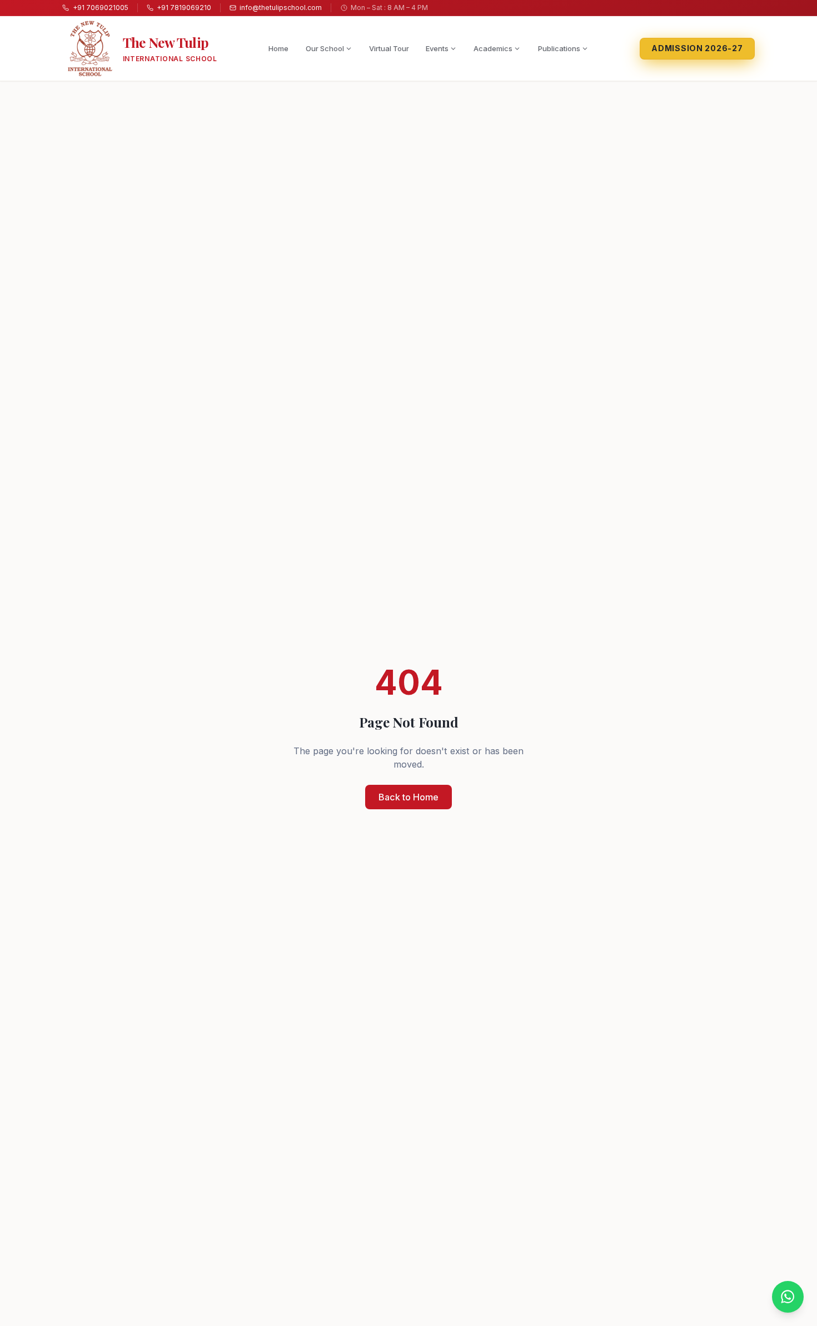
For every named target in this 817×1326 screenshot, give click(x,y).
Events (437, 48)
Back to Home (408, 797)
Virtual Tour (389, 48)
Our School (325, 48)
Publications (559, 48)
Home (278, 48)
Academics (493, 48)
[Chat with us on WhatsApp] (788, 1297)
